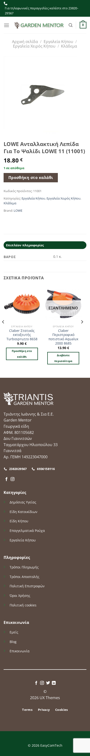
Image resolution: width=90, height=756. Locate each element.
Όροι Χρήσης (20, 595)
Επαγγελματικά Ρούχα (27, 530)
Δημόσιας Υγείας (23, 502)
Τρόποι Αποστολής (24, 576)
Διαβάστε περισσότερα (63, 358)
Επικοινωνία (20, 651)
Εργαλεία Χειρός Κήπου (34, 46)
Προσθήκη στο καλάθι (30, 177)
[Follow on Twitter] (48, 683)
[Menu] (6, 25)
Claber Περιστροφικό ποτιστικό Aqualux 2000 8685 (63, 337)
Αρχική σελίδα (25, 41)
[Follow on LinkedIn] (54, 683)
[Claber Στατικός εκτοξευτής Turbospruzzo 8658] (22, 304)
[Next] (81, 331)
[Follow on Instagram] (12, 479)
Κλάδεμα (69, 46)
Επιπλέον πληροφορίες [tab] (25, 245)
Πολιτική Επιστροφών (27, 586)
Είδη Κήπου (19, 521)
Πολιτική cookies (23, 605)
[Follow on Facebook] (6, 479)
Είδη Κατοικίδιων (23, 511)
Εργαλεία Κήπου (58, 41)
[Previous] (3, 331)
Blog (13, 641)
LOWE (18, 210)
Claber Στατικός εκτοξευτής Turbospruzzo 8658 (21, 335)
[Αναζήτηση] (70, 25)
